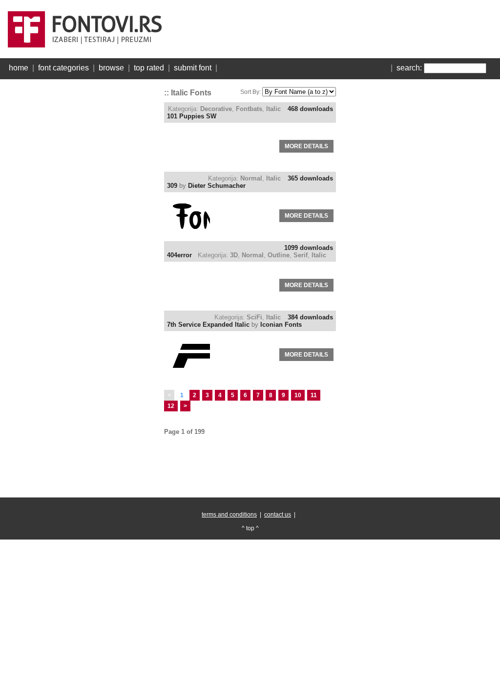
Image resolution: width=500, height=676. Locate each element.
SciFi (254, 317)
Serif (300, 255)
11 (314, 395)
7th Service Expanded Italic (208, 324)
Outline (279, 255)
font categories (63, 68)
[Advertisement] (81, 230)
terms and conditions (229, 514)
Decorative (216, 109)
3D (234, 255)
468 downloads (310, 109)
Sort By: (250, 92)
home (18, 68)
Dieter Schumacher (217, 185)
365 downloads (310, 178)
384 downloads (310, 317)
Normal (251, 178)
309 (172, 185)
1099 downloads (308, 247)
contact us (277, 514)
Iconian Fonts (281, 324)
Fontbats (249, 109)
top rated (149, 68)
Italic (273, 109)
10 (297, 395)
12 (170, 406)
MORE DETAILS (306, 146)
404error (179, 255)
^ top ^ (250, 528)
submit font (192, 68)
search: (409, 68)
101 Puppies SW (191, 116)
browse (111, 68)
